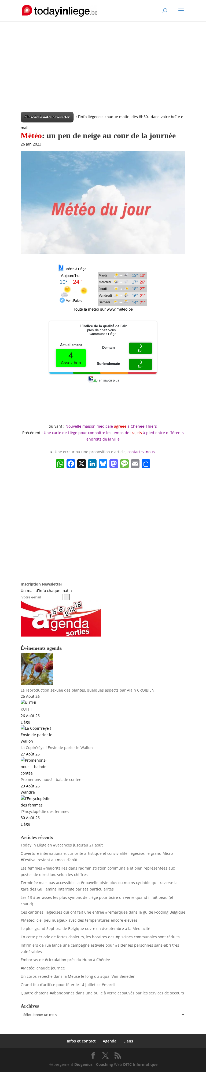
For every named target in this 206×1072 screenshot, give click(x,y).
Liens (128, 1041)
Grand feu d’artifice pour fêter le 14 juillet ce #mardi (68, 984)
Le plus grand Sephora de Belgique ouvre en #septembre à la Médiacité (85, 928)
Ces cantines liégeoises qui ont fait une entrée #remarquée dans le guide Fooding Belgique (103, 912)
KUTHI (26, 709)
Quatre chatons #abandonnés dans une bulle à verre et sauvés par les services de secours (102, 992)
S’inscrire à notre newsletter (47, 117)
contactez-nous (141, 451)
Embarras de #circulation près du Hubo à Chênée (65, 959)
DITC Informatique (140, 1064)
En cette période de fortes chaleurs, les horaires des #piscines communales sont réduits (100, 936)
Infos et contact (81, 1041)
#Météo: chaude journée (43, 968)
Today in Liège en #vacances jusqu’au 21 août (62, 845)
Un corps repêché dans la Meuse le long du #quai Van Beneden (78, 976)
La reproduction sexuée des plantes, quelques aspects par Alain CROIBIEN (87, 690)
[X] (81, 464)
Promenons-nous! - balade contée (51, 779)
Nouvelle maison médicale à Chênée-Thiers (111, 426)
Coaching (104, 1064)
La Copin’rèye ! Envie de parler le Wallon (57, 747)
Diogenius (83, 1064)
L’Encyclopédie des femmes (45, 811)
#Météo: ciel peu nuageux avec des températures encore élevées (79, 920)
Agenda (109, 1041)
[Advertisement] (103, 74)
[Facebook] (70, 464)
